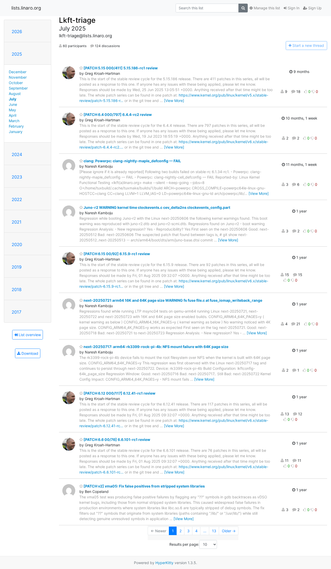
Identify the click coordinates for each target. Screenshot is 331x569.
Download (29, 353)
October (16, 82)
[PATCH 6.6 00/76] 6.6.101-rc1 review (116, 439)
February (16, 126)
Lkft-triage (77, 20)
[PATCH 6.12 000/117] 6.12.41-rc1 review (119, 393)
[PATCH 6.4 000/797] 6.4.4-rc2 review (117, 114)
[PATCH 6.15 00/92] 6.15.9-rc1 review (116, 254)
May (12, 110)
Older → (229, 531)
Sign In (293, 8)
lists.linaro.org (26, 8)
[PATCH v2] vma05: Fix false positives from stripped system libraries (144, 486)
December (17, 72)
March (14, 121)
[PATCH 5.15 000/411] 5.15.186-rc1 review (120, 68)
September (18, 88)
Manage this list (266, 8)
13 (214, 531)
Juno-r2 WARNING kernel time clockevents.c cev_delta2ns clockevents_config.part (156, 207)
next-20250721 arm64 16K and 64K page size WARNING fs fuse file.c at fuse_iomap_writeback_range (172, 300)
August (15, 93)
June (13, 104)
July (12, 99)
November (18, 77)
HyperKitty (164, 562)
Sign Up (314, 8)
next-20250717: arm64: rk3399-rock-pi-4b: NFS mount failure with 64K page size (155, 346)
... (204, 531)
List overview (29, 334)
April (12, 115)
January (15, 131)
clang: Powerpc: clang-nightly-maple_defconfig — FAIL (132, 161)
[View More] (174, 100)
